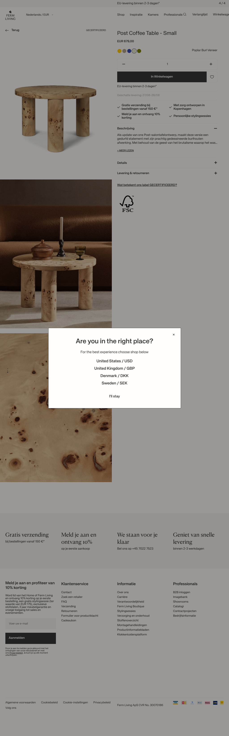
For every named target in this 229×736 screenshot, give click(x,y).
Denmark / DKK (114, 376)
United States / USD (114, 361)
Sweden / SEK (114, 384)
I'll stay (114, 396)
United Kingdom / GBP (114, 369)
